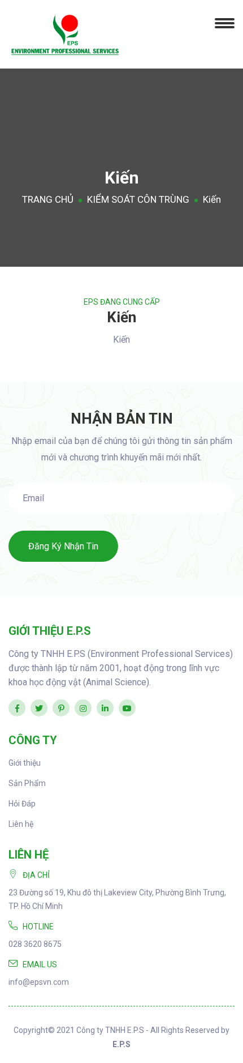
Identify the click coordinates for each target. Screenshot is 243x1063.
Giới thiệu (24, 762)
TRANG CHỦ (47, 199)
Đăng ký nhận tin (63, 546)
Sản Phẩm (27, 783)
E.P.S (121, 1044)
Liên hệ (20, 824)
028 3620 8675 (35, 944)
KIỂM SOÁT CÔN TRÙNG (138, 199)
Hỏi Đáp (22, 803)
